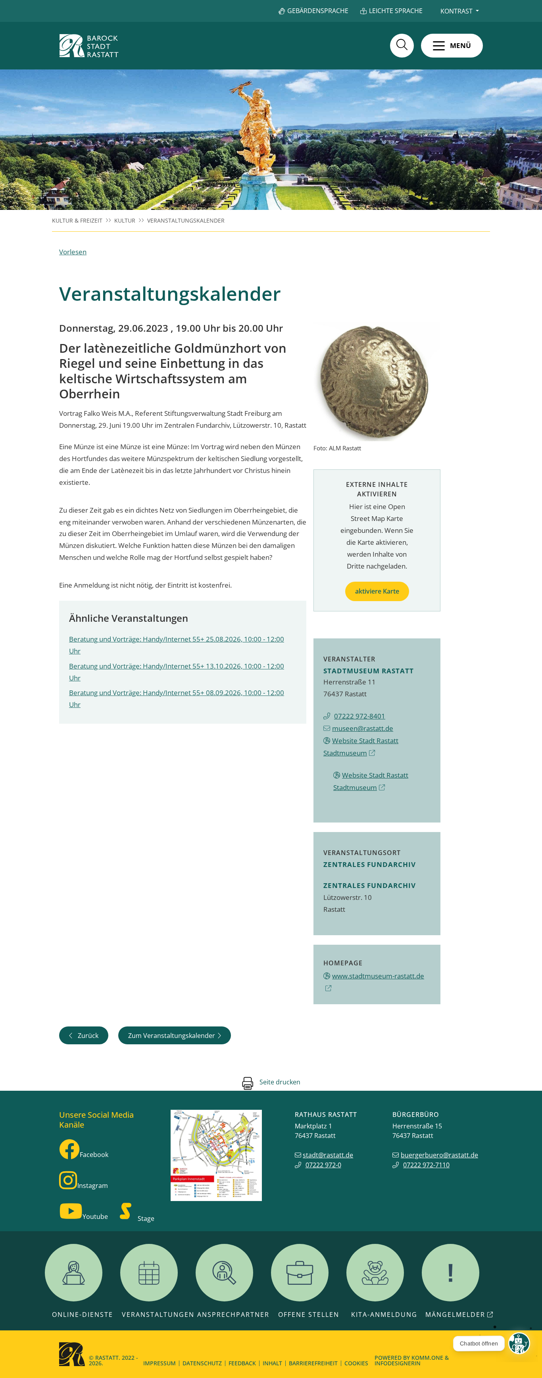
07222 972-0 (323, 1165)
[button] (452, 46)
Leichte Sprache (396, 10)
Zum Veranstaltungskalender (171, 1035)
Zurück (88, 1035)
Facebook (94, 1154)
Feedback (242, 1363)
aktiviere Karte (377, 591)
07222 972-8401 (359, 716)
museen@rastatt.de (362, 728)
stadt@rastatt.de (328, 1155)
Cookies (356, 1363)
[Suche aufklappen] (402, 46)
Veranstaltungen (158, 1314)
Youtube (95, 1216)
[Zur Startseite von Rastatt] (89, 46)
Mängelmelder (455, 1314)
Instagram (92, 1185)
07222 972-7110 (426, 1165)
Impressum (159, 1363)
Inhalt (272, 1363)
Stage (146, 1218)
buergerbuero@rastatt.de (439, 1155)
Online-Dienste (82, 1314)
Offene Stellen (308, 1314)
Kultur (124, 220)
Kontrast (456, 11)
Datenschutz (202, 1363)
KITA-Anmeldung (384, 1314)
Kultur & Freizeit (77, 220)
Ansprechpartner (233, 1314)
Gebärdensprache (317, 10)
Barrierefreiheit (313, 1363)
